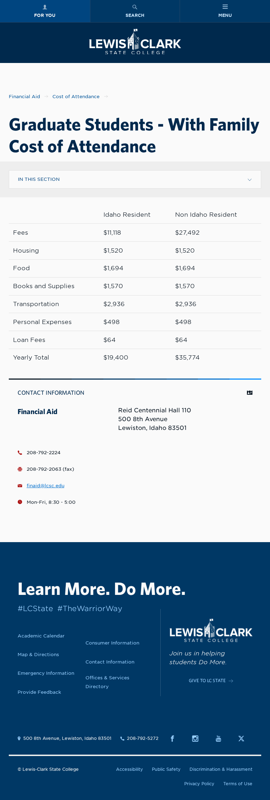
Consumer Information (112, 643)
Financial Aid (24, 96)
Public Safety (166, 769)
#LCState (35, 608)
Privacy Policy (199, 783)
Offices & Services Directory (107, 682)
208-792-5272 (143, 738)
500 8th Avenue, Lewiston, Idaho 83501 (67, 738)
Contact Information (109, 662)
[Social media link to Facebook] (176, 738)
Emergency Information (46, 673)
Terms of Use (237, 783)
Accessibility (129, 769)
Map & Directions (38, 654)
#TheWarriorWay (89, 608)
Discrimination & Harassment (220, 769)
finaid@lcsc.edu (45, 485)
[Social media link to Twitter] (245, 738)
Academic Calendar (41, 636)
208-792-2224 (43, 452)
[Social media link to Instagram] (199, 738)
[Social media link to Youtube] (222, 738)
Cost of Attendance (75, 96)
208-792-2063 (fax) (50, 469)
